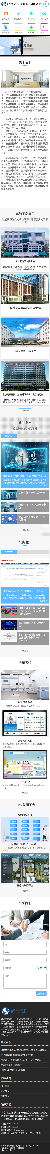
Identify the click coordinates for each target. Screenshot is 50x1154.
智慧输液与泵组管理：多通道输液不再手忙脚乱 (21, 1060)
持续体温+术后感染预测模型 (32, 506)
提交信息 (41, 993)
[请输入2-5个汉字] (25, 944)
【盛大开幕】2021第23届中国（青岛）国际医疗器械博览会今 (32, 611)
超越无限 (20, 1148)
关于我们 (5, 1086)
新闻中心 (6, 1042)
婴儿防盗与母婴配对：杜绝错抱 (32, 518)
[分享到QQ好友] (3, 1150)
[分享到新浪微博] (7, 1150)
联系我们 (6, 1104)
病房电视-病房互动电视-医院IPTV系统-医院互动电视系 (24, 1050)
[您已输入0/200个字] (25, 981)
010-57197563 (12, 1127)
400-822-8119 (12, 1124)
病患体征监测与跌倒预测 (32, 492)
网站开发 (13, 1148)
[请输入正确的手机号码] (25, 960)
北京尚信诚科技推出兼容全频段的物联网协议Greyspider (32, 637)
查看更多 (43, 485)
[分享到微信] (11, 1150)
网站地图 (5, 1148)
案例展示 (5, 1096)
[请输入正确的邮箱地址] (25, 952)
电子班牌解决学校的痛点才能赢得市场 (17, 1055)
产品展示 (5, 1091)
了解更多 (25, 411)
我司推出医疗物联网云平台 (32, 624)
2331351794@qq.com (15, 1130)
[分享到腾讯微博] (14, 1150)
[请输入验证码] (25, 968)
